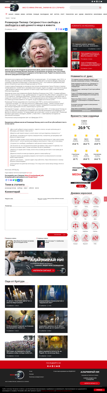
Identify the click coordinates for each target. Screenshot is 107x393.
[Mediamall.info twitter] (94, 1)
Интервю (29, 14)
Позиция (36, 14)
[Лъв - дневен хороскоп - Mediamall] (85, 214)
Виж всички (86, 110)
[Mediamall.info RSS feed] (59, 366)
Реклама (31, 374)
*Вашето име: (9, 198)
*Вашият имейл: (42, 199)
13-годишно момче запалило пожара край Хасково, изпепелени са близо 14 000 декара (85, 80)
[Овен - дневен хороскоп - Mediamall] (76, 202)
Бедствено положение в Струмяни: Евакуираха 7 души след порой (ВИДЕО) (86, 109)
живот (26, 188)
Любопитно (89, 14)
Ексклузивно (98, 14)
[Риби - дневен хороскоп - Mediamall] (95, 239)
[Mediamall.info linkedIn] (97, 1)
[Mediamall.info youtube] (101, 1)
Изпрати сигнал (90, 383)
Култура (56, 14)
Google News (32, 177)
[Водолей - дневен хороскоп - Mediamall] (85, 239)
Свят (51, 14)
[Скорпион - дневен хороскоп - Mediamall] (85, 227)
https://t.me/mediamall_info (34, 175)
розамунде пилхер (10, 188)
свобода (19, 188)
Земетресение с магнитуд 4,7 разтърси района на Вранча (85, 90)
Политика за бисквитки (47, 390)
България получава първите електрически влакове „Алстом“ (84, 105)
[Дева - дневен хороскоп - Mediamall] (95, 214)
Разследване (44, 14)
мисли (37, 188)
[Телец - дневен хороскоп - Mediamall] (86, 202)
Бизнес (23, 14)
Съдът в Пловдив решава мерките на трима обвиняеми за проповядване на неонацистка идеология (91, 64)
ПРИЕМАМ (99, 390)
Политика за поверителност (64, 390)
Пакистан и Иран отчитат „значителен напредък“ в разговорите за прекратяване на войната (85, 100)
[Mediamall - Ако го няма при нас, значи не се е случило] (12, 7)
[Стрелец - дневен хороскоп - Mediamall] (95, 227)
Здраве (81, 14)
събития (31, 188)
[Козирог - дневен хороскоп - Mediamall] (75, 239)
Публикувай (57, 234)
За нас (30, 371)
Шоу (76, 14)
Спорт (62, 14)
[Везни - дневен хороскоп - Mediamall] (75, 227)
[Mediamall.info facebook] (92, 1)
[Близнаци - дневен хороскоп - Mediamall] (96, 202)
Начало (11, 14)
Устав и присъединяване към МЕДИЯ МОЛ (64, 371)
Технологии (70, 14)
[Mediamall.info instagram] (99, 1)
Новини (17, 14)
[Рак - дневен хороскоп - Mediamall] (75, 214)
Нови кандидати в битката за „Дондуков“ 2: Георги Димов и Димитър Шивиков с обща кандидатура (90, 54)
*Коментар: (8, 205)
